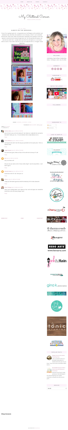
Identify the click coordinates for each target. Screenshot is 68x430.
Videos (37, 1)
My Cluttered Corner (34, 17)
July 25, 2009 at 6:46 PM (17, 140)
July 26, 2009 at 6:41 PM (17, 171)
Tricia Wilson (8, 140)
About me (29, 1)
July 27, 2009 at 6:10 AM (14, 179)
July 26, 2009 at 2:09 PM (12, 158)
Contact (45, 1)
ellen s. (6, 179)
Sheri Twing (8, 187)
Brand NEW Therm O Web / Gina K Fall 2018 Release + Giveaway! (58, 369)
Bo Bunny (7, 126)
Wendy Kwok (8, 171)
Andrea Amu (8, 131)
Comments (51, 128)
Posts (49, 125)
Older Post (40, 218)
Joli (5, 158)
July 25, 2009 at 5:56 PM (17, 131)
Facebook (19, 122)
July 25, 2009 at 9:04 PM (17, 150)
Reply (6, 137)
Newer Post (4, 218)
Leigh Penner (8, 150)
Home (22, 1)
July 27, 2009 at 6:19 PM (17, 187)
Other (29, 122)
